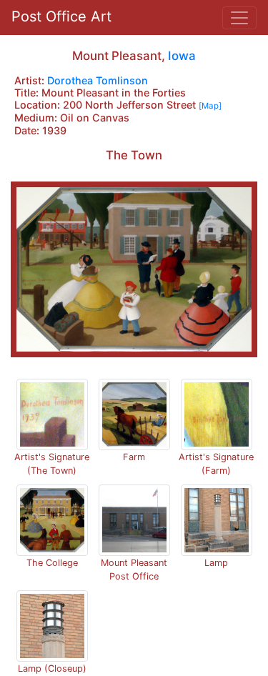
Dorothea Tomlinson (97, 80)
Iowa (182, 56)
